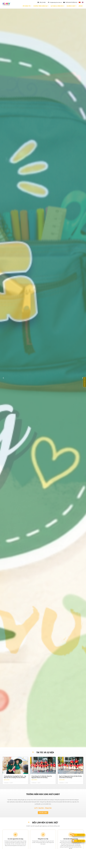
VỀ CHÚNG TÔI (26, 6)
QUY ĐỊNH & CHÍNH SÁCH (57, 6)
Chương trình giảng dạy (40, 6)
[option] (43, 378)
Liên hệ (80, 6)
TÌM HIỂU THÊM (43, 812)
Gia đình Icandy (71, 6)
